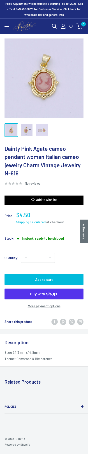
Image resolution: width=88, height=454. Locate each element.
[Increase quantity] (50, 258)
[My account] (63, 26)
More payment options (44, 306)
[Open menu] (7, 26)
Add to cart (44, 279)
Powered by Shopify (17, 444)
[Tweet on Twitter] (72, 321)
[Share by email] (80, 321)
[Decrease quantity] (26, 258)
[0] (80, 26)
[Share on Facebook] (54, 321)
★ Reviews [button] (84, 231)
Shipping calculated (31, 222)
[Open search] (54, 26)
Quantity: (11, 258)
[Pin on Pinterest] (63, 321)
